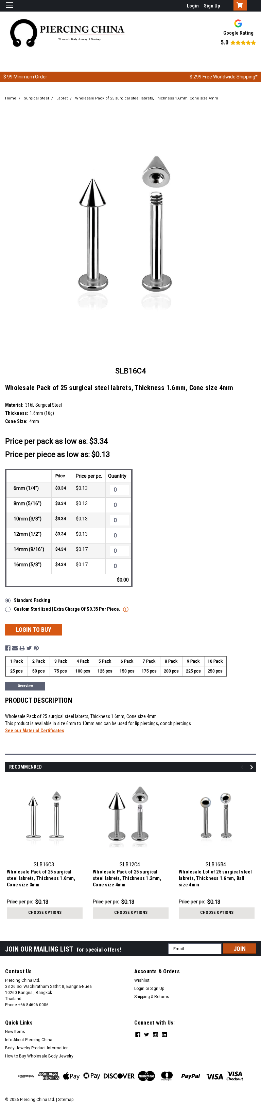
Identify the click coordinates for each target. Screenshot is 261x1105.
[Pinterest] (36, 648)
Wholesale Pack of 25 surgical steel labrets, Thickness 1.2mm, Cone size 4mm (127, 878)
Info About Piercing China (28, 1039)
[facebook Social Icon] (137, 1034)
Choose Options (45, 912)
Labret (62, 98)
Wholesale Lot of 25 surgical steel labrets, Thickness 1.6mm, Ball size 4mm (215, 878)
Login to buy (33, 629)
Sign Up (212, 5)
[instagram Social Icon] (155, 1034)
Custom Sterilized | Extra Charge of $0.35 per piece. (67, 609)
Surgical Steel (36, 98)
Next (252, 767)
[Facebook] (8, 648)
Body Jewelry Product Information (37, 1048)
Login (193, 5)
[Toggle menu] (9, 9)
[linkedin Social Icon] (164, 1034)
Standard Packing (32, 600)
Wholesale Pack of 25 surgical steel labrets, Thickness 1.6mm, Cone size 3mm (41, 878)
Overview (25, 686)
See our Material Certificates (34, 730)
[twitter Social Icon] (146, 1034)
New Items (15, 1031)
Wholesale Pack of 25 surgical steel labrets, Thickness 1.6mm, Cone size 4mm (146, 98)
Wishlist (142, 980)
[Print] (22, 648)
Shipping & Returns (151, 996)
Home (10, 98)
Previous (243, 767)
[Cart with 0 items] (238, 6)
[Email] (15, 648)
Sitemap (65, 1099)
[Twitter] (29, 648)
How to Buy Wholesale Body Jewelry (39, 1056)
